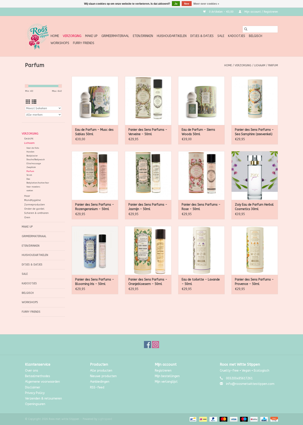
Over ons (31, 370)
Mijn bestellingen (167, 376)
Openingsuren (35, 404)
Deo (28, 179)
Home (55, 36)
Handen (30, 151)
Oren (27, 217)
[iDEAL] (203, 419)
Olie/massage (33, 163)
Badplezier (32, 155)
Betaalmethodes (37, 376)
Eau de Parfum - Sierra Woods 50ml (198, 132)
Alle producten (101, 370)
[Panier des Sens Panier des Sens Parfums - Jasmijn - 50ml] (148, 175)
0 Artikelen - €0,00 (221, 11)
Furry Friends (83, 43)
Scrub (29, 175)
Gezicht (28, 138)
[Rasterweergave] (28, 102)
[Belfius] (254, 419)
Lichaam (259, 65)
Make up (91, 36)
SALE (220, 36)
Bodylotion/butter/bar (37, 182)
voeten (29, 190)
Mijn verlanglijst (166, 382)
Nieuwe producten (103, 376)
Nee (186, 3)
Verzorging (72, 36)
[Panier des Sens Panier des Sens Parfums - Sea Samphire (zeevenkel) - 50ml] (254, 100)
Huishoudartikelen (172, 36)
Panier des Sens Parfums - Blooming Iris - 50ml (94, 282)
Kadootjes (236, 36)
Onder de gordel (34, 208)
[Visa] (233, 419)
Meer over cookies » (206, 3)
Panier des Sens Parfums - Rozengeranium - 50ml (94, 207)
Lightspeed (105, 419)
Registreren (163, 370)
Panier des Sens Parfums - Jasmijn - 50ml (147, 207)
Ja (175, 3)
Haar (27, 196)
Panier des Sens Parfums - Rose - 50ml (201, 207)
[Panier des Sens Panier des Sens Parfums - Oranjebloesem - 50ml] (148, 250)
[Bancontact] (193, 419)
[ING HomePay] (273, 419)
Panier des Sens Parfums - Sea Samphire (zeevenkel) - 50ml (254, 132)
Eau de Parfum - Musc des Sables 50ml (94, 132)
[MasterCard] (223, 419)
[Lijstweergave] (34, 102)
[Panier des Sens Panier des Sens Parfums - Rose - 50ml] (201, 175)
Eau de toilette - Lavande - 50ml (201, 282)
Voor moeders (33, 186)
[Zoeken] (245, 29)
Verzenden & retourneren (43, 398)
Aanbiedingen (99, 382)
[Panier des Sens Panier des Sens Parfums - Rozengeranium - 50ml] (95, 175)
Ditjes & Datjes (202, 36)
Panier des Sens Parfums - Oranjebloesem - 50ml (147, 282)
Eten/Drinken (143, 36)
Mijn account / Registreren (261, 11)
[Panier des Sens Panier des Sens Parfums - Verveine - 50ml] (148, 100)
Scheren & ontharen (36, 213)
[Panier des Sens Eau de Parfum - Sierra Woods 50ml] (201, 100)
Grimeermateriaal (115, 36)
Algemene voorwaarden (42, 382)
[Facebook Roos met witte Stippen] (147, 344)
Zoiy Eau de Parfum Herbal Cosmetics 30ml (254, 207)
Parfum (273, 65)
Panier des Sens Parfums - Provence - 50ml (254, 282)
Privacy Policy (35, 393)
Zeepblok (31, 167)
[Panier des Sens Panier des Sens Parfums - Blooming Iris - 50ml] (95, 250)
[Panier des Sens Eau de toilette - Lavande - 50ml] (201, 250)
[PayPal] (213, 419)
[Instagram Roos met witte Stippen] (155, 344)
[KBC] (264, 419)
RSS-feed (97, 387)
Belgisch (255, 36)
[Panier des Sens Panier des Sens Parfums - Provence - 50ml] (254, 250)
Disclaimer (32, 387)
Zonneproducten (34, 204)
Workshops (60, 43)
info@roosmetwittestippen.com (250, 384)
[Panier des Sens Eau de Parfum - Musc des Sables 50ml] (95, 100)
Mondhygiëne (32, 200)
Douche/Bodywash (35, 159)
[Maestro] (243, 419)
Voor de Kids (32, 148)
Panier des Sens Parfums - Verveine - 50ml (147, 132)
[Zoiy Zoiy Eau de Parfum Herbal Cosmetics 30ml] (254, 175)
